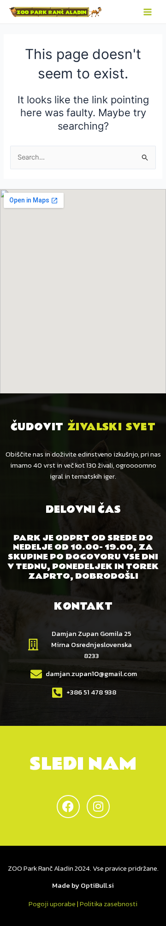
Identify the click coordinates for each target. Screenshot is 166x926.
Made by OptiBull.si (83, 885)
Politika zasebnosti (108, 903)
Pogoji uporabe (52, 903)
